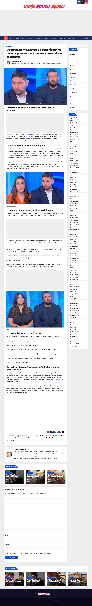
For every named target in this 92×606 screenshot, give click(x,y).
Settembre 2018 (74, 343)
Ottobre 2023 (73, 198)
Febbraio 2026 (74, 132)
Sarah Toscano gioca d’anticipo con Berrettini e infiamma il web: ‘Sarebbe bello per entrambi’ (19, 438)
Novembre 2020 (74, 282)
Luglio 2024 (73, 177)
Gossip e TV (9, 46)
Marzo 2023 (73, 215)
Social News (73, 92)
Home (11, 38)
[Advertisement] (46, 23)
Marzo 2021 (73, 272)
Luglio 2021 (73, 263)
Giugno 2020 (73, 293)
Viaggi (72, 107)
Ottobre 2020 (73, 284)
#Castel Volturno (46, 63)
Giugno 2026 (73, 122)
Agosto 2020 (73, 289)
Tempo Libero (73, 100)
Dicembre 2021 (74, 251)
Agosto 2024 (73, 175)
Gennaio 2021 (74, 277)
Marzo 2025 (73, 158)
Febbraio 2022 (74, 246)
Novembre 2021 (74, 253)
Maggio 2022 (73, 239)
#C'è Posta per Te (36, 63)
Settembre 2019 (74, 315)
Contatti (71, 38)
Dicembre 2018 (74, 336)
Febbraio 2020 (74, 303)
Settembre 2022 (74, 229)
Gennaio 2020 (74, 305)
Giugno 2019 (73, 322)
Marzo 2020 (73, 301)
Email (7, 535)
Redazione (19, 38)
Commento (8, 496)
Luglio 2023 (73, 206)
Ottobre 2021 (73, 255)
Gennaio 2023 (74, 220)
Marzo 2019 (73, 329)
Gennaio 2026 (74, 134)
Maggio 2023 (73, 210)
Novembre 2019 (74, 310)
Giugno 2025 (73, 151)
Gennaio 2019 (74, 334)
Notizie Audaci (74, 84)
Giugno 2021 (73, 265)
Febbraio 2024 (74, 189)
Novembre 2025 (74, 139)
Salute (72, 88)
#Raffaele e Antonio (56, 63)
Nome (7, 526)
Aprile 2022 (73, 241)
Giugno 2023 (73, 208)
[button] (84, 38)
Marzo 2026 (73, 129)
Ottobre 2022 (73, 227)
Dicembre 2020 (74, 279)
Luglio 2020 (73, 291)
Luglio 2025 (73, 148)
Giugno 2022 (73, 236)
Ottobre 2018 (73, 341)
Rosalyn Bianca (17, 61)
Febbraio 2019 (74, 332)
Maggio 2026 (73, 125)
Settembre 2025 (74, 144)
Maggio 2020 (73, 296)
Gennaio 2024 (74, 191)
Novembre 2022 (74, 225)
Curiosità (39, 38)
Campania (73, 58)
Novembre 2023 (74, 196)
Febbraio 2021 (74, 274)
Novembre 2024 (74, 167)
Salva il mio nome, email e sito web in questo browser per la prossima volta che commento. (30, 553)
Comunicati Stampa (75, 61)
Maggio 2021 (73, 267)
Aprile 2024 (73, 184)
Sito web (7, 544)
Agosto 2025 (73, 146)
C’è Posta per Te (31, 134)
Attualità (29, 38)
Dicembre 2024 (74, 165)
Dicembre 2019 (74, 308)
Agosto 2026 (73, 118)
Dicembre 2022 (74, 222)
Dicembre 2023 (74, 194)
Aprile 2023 (73, 213)
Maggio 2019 (73, 324)
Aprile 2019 (73, 327)
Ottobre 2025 (73, 141)
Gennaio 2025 (74, 163)
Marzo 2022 (73, 244)
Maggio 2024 (73, 182)
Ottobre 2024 (73, 170)
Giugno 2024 (73, 179)
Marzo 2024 (73, 186)
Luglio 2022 (73, 234)
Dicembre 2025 (74, 137)
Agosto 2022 (73, 232)
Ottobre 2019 (73, 313)
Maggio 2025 (73, 153)
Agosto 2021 (73, 260)
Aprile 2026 (73, 127)
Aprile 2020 (73, 298)
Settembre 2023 (74, 201)
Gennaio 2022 (74, 248)
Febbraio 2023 (74, 217)
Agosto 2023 (73, 203)
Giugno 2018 (73, 346)
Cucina (72, 65)
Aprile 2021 (73, 270)
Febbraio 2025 (74, 160)
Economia (73, 73)
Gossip (47, 38)
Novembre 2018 (74, 339)
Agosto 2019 (73, 317)
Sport (54, 38)
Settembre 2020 (74, 286)
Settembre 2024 (74, 172)
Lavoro (72, 81)
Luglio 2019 (73, 320)
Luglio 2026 (73, 120)
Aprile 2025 (73, 156)
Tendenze (62, 38)
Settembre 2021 (74, 258)
